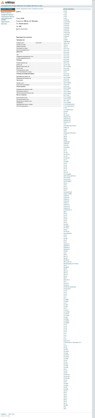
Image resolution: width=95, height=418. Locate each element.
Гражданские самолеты (7, 14)
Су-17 (65, 296)
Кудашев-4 (66, 249)
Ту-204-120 (67, 376)
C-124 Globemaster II (69, 104)
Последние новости (7, 5)
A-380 (65, 38)
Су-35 (65, 330)
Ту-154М (66, 367)
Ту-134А (66, 349)
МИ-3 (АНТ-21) (68, 262)
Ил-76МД (66, 226)
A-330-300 (66, 23)
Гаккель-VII (66, 206)
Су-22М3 (66, 299)
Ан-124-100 (67, 154)
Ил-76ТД (66, 227)
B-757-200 (66, 84)
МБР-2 (65, 254)
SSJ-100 (66, 145)
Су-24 (65, 303)
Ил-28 (65, 219)
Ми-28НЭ (66, 260)
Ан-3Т (65, 168)
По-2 (65, 281)
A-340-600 (66, 30)
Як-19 (65, 394)
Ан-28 (65, 165)
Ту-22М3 (66, 385)
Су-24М (66, 305)
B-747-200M (67, 77)
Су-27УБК (66, 315)
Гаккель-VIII (67, 208)
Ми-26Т (66, 258)
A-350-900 (66, 36)
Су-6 (65, 335)
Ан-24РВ (66, 161)
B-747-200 (66, 75)
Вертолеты (4, 23)
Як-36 (65, 398)
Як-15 (65, 392)
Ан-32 (65, 167)
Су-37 (65, 331)
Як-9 (65, 408)
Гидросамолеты (5, 21)
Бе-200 (66, 188)
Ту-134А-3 (66, 351)
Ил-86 (65, 229)
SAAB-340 (66, 143)
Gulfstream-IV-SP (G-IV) (70, 133)
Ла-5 (65, 253)
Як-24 (65, 396)
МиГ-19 (66, 271)
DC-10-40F (66, 115)
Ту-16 (65, 369)
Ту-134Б (66, 353)
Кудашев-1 (66, 244)
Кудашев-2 (66, 245)
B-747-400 (66, 81)
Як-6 (65, 407)
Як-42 (65, 403)
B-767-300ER (67, 91)
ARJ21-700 (67, 43)
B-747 (65, 72)
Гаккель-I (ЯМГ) (68, 194)
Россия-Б (66, 285)
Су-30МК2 (66, 321)
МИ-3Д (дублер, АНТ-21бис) (71, 263)
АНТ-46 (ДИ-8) (67, 181)
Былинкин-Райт (68, 192)
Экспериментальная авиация (6, 19)
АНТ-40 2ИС (67, 177)
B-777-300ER (67, 102)
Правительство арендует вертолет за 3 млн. (29, 5)
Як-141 (65, 390)
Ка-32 (65, 242)
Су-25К (66, 306)
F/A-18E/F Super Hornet (70, 125)
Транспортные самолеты (7, 16)
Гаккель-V (66, 202)
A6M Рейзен (67, 41)
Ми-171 (66, 256)
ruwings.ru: (3, 414)
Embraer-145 (67, 120)
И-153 (65, 213)
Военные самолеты (6, 12)
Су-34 (65, 328)
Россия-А (66, 283)
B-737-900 (66, 70)
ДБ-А (65, 211)
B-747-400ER (67, 82)
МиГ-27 (66, 272)
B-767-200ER (67, 88)
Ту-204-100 (67, 374)
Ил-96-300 (66, 231)
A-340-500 (66, 29)
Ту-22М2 (66, 383)
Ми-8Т (65, 269)
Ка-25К (65, 238)
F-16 (65, 124)
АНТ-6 (65, 183)
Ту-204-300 (67, 378)
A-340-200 (66, 25)
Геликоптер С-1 (68, 210)
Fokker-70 (66, 127)
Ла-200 (66, 251)
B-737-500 (66, 59)
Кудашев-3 (66, 247)
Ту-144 (65, 360)
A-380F (66, 39)
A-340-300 (66, 27)
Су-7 (65, 337)
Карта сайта (11, 414)
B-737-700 (66, 63)
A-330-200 (66, 20)
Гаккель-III (66, 197)
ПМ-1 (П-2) (66, 279)
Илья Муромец (68, 233)
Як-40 (65, 401)
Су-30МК (66, 319)
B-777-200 (66, 95)
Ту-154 (65, 362)
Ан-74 (65, 170)
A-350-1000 (67, 32)
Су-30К (66, 317)
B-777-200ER (67, 97)
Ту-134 (65, 348)
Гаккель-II (66, 195)
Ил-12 (65, 217)
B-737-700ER (67, 66)
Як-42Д (66, 405)
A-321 (65, 18)
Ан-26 (65, 163)
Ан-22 (65, 160)
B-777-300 (66, 100)
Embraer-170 (67, 122)
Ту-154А (66, 364)
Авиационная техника (8, 10)
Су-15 (65, 294)
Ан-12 (65, 151)
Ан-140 (66, 156)
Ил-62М (66, 224)
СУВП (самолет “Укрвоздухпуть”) (72, 342)
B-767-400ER (67, 93)
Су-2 (65, 297)
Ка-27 (65, 240)
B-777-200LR (67, 99)
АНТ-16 (66, 172)
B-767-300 (66, 90)
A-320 (65, 16)
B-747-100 (66, 74)
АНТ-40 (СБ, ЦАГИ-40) (70, 176)
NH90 (65, 138)
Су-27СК (66, 310)
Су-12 (65, 292)
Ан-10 (65, 149)
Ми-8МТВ (66, 267)
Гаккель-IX (66, 201)
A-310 (65, 11)
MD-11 (65, 136)
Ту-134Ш (66, 358)
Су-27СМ (66, 313)
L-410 (65, 134)
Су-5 (65, 333)
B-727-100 (66, 48)
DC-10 (65, 113)
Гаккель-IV (66, 199)
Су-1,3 (65, 290)
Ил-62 (65, 222)
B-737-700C (67, 65)
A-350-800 (66, 34)
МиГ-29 (66, 274)
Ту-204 (65, 373)
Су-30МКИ (66, 322)
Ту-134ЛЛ (66, 355)
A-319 (65, 14)
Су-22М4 (66, 301)
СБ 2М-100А (67, 288)
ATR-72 (66, 47)
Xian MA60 (66, 147)
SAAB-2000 (67, 142)
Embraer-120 (67, 116)
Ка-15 (65, 235)
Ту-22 (65, 382)
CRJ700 (66, 111)
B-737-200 (66, 54)
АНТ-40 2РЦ (67, 179)
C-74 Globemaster (68, 109)
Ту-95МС (66, 389)
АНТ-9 (65, 186)
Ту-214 (65, 380)
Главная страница (6, 9)
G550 (65, 131)
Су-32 (65, 324)
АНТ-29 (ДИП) (67, 174)
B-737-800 (66, 68)
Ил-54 (65, 220)
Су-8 (65, 339)
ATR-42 (66, 45)
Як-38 (65, 399)
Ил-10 (65, 215)
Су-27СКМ (66, 312)
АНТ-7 (65, 185)
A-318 (65, 13)
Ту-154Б (66, 365)
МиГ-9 (65, 278)
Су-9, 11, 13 (67, 340)
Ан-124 (66, 152)
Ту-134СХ (66, 356)
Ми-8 (65, 265)
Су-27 (65, 308)
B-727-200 (66, 50)
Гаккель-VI (66, 204)
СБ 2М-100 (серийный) (70, 287)
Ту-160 (65, 371)
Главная (18, 8)
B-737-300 (66, 56)
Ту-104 (65, 346)
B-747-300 (66, 79)
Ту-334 (65, 387)
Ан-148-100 (67, 158)
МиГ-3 (65, 276)
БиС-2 (65, 190)
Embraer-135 (67, 118)
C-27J (65, 108)
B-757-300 (66, 86)
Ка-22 (65, 236)
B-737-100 (66, 52)
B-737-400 (66, 57)
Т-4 (64, 344)
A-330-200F (67, 22)
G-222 (65, 129)
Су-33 (65, 326)
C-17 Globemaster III (69, 106)
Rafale (65, 140)
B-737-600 (66, 61)
